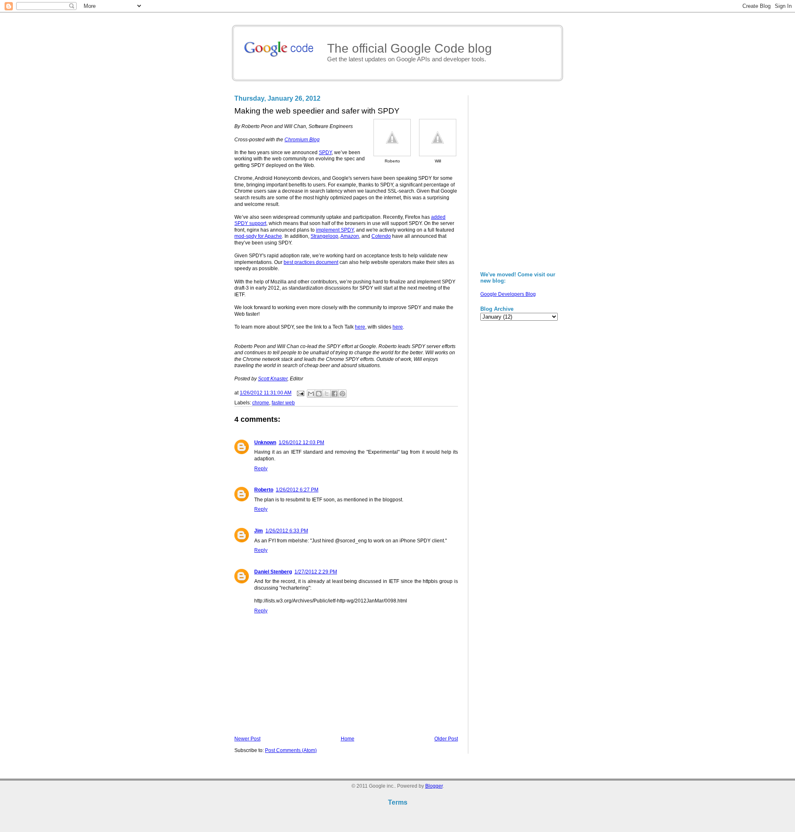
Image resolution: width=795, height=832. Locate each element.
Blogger (434, 786)
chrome (260, 403)
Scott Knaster (272, 379)
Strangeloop (324, 236)
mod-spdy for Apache (258, 236)
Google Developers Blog (508, 294)
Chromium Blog (302, 140)
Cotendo (381, 236)
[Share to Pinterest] (342, 393)
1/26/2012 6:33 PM (286, 531)
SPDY (325, 152)
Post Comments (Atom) (291, 750)
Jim (258, 531)
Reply (260, 469)
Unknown (265, 442)
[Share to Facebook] (334, 393)
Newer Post (247, 739)
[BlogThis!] (319, 393)
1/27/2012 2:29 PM (315, 572)
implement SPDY (335, 230)
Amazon (349, 236)
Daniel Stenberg (273, 572)
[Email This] (311, 393)
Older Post (446, 739)
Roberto (263, 490)
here (360, 327)
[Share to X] (327, 393)
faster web (283, 403)
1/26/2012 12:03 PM (301, 442)
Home (347, 739)
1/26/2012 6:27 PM (297, 490)
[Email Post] (300, 393)
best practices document (311, 262)
